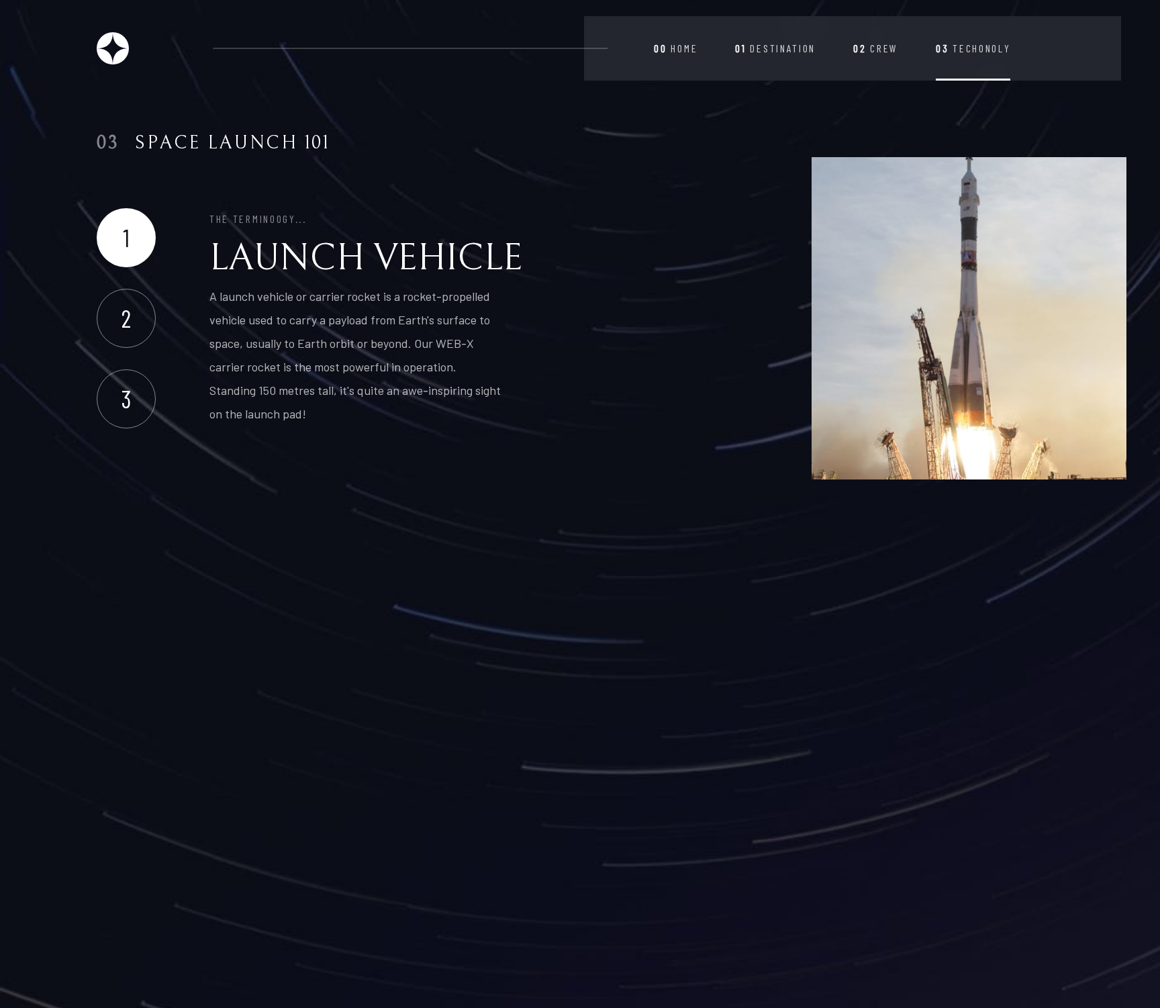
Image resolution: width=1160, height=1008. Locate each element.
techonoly (973, 48)
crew (875, 48)
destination (775, 48)
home (675, 48)
